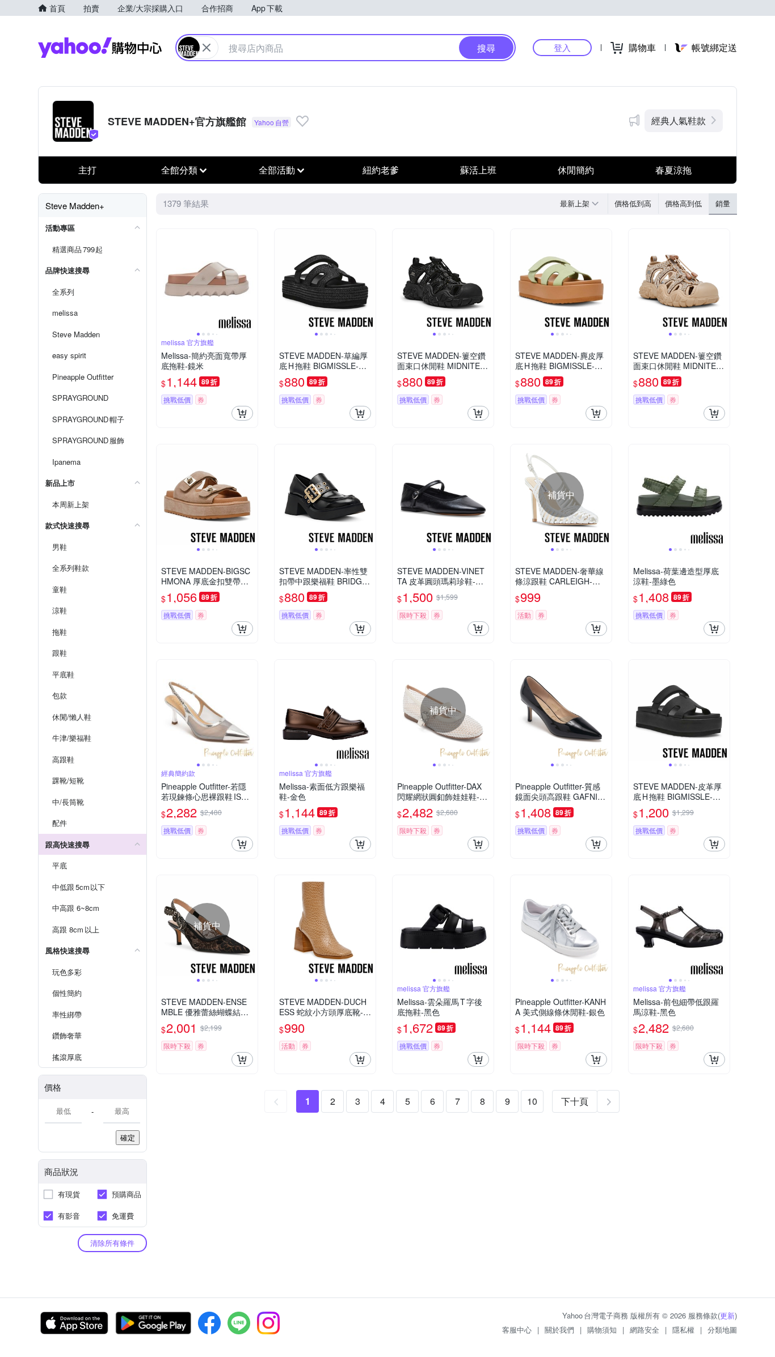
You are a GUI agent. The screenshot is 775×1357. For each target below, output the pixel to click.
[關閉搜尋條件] (206, 47)
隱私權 (683, 1329)
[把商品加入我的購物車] (242, 413)
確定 (127, 1137)
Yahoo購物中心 (100, 47)
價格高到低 (683, 203)
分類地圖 (722, 1329)
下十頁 (574, 1101)
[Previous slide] (164, 279)
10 (532, 1101)
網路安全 (644, 1329)
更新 (727, 1315)
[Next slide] (250, 279)
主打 (87, 169)
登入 (562, 47)
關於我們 (559, 1329)
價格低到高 (632, 203)
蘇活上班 (478, 169)
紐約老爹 (381, 169)
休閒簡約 (576, 169)
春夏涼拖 (673, 169)
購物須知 (602, 1329)
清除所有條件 (112, 1242)
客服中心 (517, 1329)
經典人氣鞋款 (678, 120)
